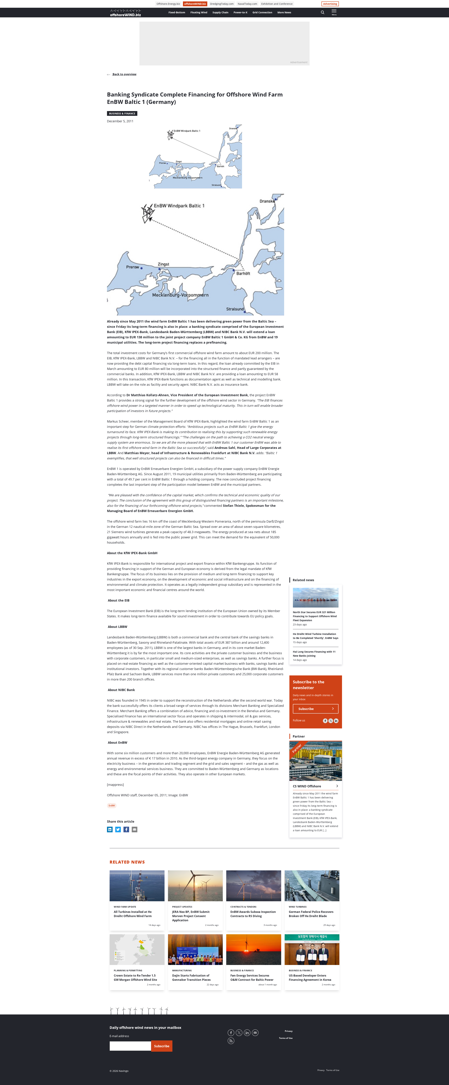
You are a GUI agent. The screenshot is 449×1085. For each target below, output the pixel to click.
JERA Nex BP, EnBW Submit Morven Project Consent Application (191, 916)
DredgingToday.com (222, 3)
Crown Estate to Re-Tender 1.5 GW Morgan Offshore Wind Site (135, 978)
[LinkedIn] (336, 720)
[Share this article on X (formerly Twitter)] (118, 829)
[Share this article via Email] (134, 829)
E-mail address (119, 1036)
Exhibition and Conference (277, 3)
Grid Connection (262, 12)
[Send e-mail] (255, 1032)
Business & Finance (122, 113)
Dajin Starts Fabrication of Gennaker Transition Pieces (191, 978)
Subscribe (306, 709)
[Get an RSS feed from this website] (231, 1040)
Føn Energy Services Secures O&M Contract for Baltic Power (251, 978)
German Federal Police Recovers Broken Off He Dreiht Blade (311, 914)
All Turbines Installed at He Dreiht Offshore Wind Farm (133, 914)
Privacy (289, 1031)
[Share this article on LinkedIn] (110, 829)
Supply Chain (220, 12)
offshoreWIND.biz (195, 3)
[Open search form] (323, 12)
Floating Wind (198, 12)
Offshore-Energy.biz (168, 3)
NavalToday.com (247, 3)
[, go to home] (125, 12)
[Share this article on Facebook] (126, 829)
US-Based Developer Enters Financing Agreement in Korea (310, 978)
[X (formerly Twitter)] (330, 720)
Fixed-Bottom (177, 12)
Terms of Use (286, 1038)
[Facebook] (325, 720)
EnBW (112, 806)
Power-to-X (240, 12)
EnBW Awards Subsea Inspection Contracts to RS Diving (253, 914)
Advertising (330, 3)
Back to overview (124, 74)
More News (284, 12)
